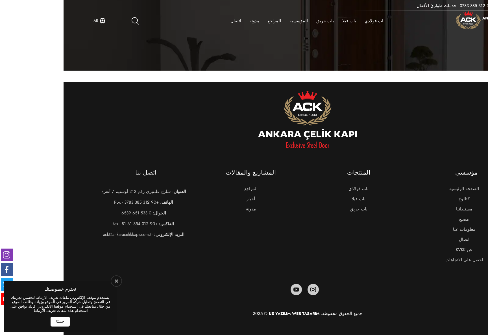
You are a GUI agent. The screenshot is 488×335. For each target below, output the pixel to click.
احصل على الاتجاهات (400, 259)
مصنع (400, 219)
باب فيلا (286, 21)
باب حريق (261, 21)
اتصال (172, 21)
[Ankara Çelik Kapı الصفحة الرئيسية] (425, 20)
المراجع (210, 21)
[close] (115, 281)
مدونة (191, 21)
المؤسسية (235, 21)
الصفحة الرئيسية (400, 188)
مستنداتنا (401, 209)
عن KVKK (400, 249)
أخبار (187, 198)
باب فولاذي (311, 21)
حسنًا (59, 321)
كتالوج (400, 198)
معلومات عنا (400, 229)
